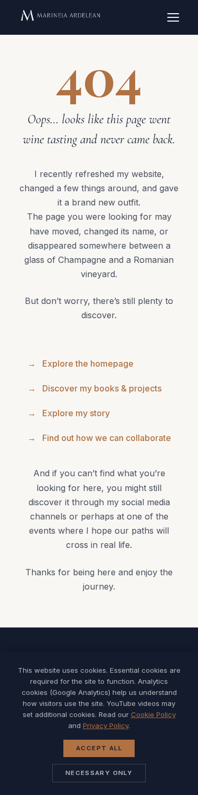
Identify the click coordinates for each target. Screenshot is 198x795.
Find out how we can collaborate (99, 438)
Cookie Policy (153, 714)
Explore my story (68, 413)
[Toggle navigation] (173, 17)
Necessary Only (99, 773)
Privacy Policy (105, 725)
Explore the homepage (80, 363)
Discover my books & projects (94, 388)
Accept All (99, 748)
